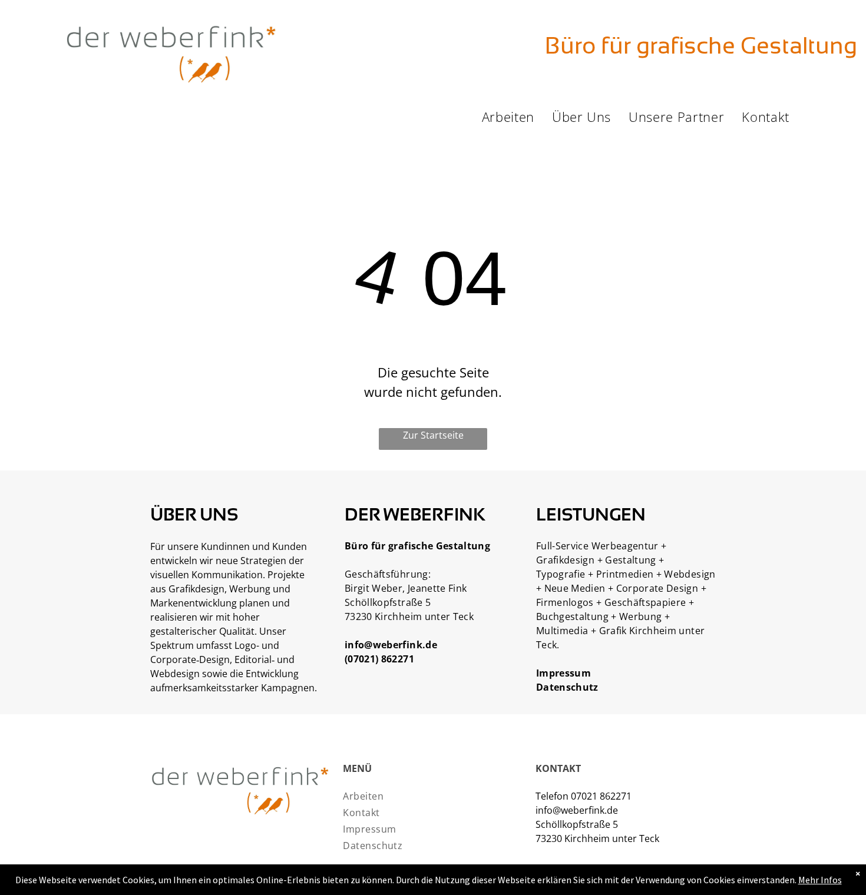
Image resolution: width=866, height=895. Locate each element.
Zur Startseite (433, 435)
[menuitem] (508, 117)
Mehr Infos (820, 880)
